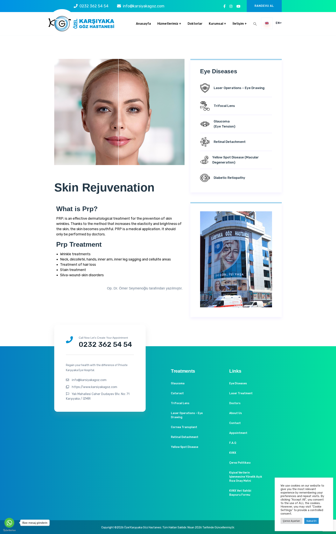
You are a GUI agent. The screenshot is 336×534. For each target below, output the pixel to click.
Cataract (177, 393)
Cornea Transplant (184, 427)
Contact (235, 423)
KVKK (232, 452)
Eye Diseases (238, 383)
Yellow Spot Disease (184, 447)
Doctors (235, 403)
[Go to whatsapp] (9, 523)
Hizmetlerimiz (167, 23)
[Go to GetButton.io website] (9, 530)
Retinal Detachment (184, 437)
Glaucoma (178, 383)
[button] (255, 24)
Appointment (238, 433)
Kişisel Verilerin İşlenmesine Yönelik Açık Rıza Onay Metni (245, 476)
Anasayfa (143, 23)
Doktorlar (195, 23)
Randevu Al (264, 6)
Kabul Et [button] (311, 520)
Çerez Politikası (240, 462)
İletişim (238, 23)
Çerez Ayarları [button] (291, 520)
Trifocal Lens (180, 403)
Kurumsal (216, 23)
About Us (235, 413)
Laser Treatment (241, 393)
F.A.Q (232, 443)
